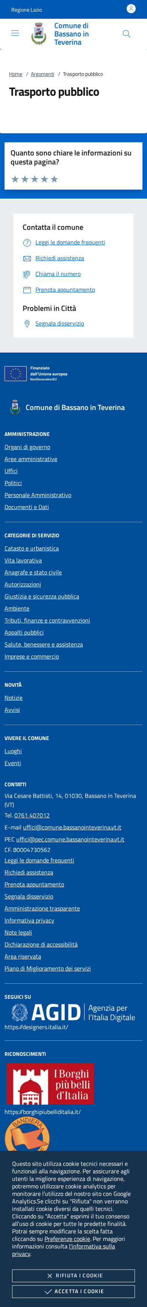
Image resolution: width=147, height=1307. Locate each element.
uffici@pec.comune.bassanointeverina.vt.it (70, 839)
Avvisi (12, 709)
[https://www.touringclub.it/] (27, 1138)
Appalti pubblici (24, 632)
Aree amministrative (31, 458)
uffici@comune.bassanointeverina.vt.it (72, 827)
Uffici (11, 470)
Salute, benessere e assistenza (44, 644)
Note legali (18, 932)
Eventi (13, 762)
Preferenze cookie (67, 1238)
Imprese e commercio (32, 656)
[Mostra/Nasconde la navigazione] (15, 33)
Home (15, 74)
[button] (26, 10)
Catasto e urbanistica (32, 548)
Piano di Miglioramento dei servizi (48, 968)
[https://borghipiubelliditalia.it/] (50, 1083)
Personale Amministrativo (38, 494)
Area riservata (23, 956)
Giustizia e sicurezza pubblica (42, 596)
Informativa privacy (29, 920)
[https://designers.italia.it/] (73, 1012)
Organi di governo (27, 446)
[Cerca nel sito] (127, 34)
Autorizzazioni (23, 584)
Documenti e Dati (27, 506)
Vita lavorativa (23, 560)
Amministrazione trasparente (42, 908)
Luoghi (13, 750)
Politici (13, 482)
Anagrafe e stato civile (33, 572)
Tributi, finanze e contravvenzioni (47, 620)
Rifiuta (79, 1275)
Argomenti (42, 74)
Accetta (79, 1291)
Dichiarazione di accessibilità (41, 944)
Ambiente (17, 608)
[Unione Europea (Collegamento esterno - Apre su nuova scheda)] (73, 375)
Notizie (14, 697)
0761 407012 (32, 815)
